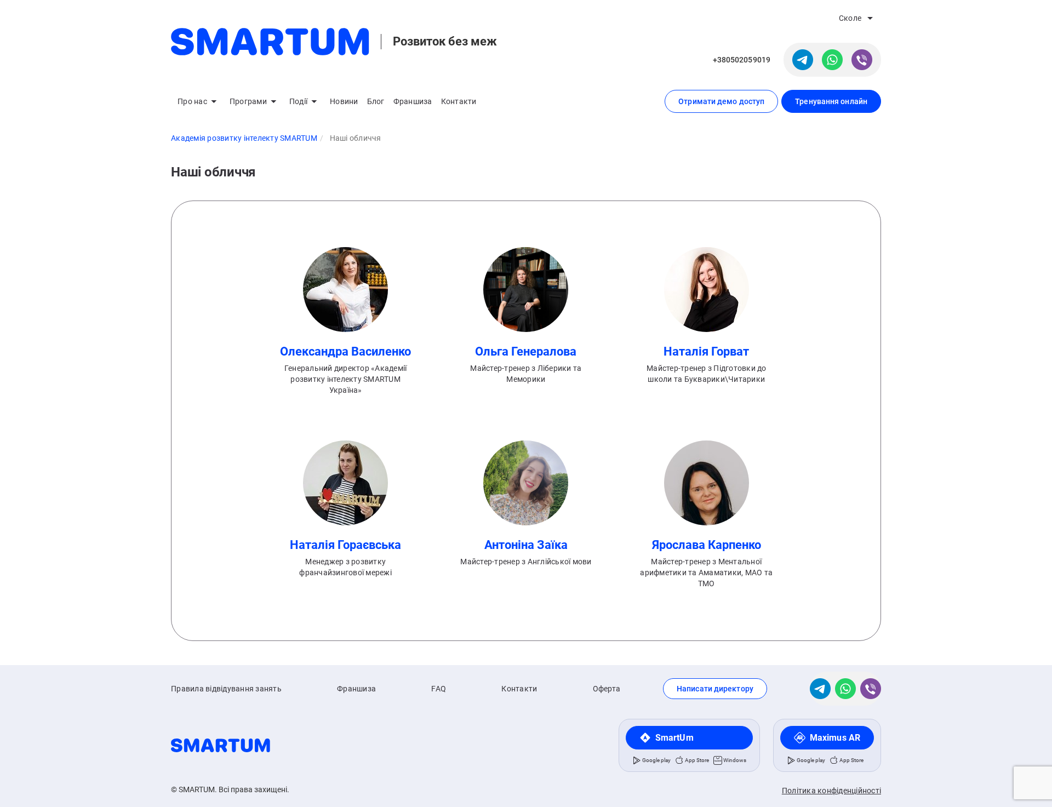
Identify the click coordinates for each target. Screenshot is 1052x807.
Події (298, 101)
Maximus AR (835, 737)
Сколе (850, 18)
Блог (376, 101)
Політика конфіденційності (831, 790)
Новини (344, 101)
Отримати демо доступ (721, 101)
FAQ (438, 688)
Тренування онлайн (831, 101)
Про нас (192, 101)
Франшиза (412, 101)
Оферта (607, 688)
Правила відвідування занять (226, 688)
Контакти (459, 101)
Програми (248, 101)
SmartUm (674, 737)
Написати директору (715, 688)
